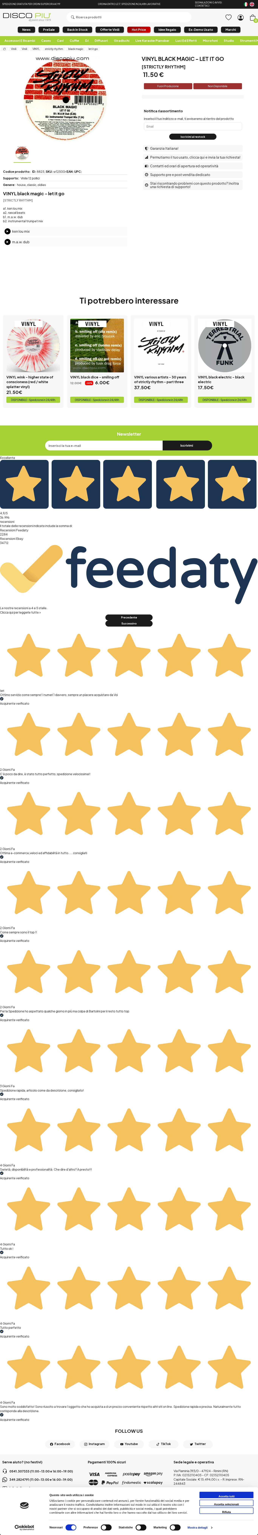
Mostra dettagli (198, 1527)
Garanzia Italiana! (164, 148)
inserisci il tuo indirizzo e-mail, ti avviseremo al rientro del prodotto (189, 119)
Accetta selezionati (226, 1504)
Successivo (129, 623)
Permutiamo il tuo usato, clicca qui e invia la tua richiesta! (195, 157)
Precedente (129, 617)
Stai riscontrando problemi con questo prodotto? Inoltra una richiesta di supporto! (194, 185)
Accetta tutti (227, 1496)
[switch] (106, 1527)
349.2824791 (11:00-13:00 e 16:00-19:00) (41, 1480)
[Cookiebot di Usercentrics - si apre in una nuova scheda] (24, 1527)
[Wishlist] (229, 18)
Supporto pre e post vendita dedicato (180, 174)
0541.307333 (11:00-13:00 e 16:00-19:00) (41, 1471)
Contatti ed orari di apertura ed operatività (184, 166)
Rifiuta (226, 1512)
